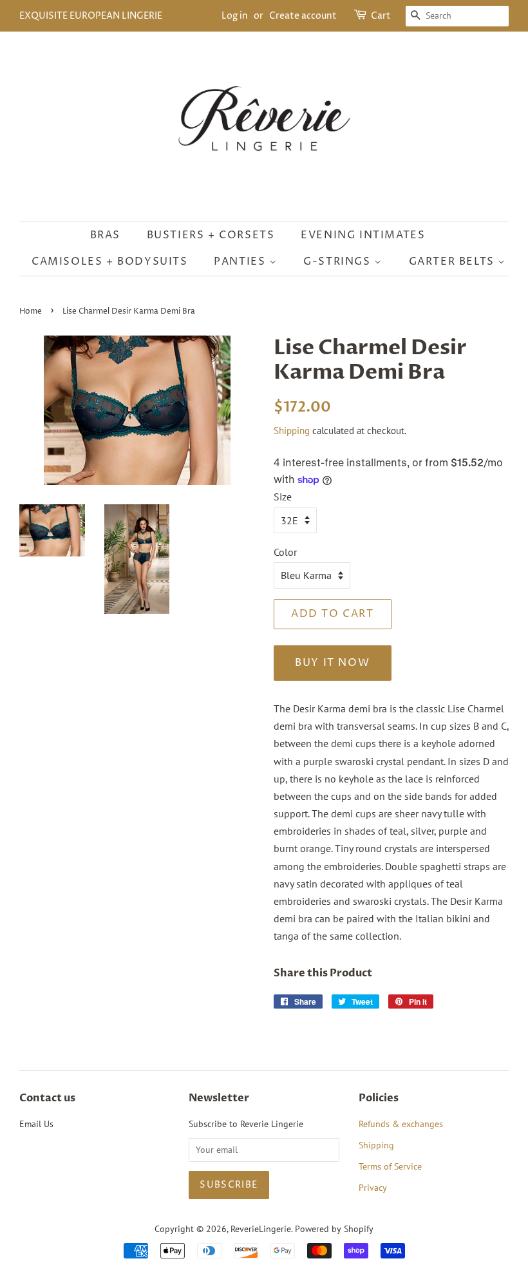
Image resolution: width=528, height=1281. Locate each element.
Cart (381, 16)
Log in (235, 16)
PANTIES (241, 261)
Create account (303, 16)
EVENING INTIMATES (363, 235)
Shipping (292, 430)
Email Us (36, 1124)
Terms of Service (390, 1166)
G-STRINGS (338, 261)
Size (283, 496)
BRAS (105, 235)
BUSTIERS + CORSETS (211, 235)
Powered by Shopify (334, 1229)
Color (285, 552)
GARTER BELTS (453, 261)
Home (30, 311)
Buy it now (332, 663)
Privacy (373, 1187)
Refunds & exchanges (401, 1124)
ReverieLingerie (261, 1229)
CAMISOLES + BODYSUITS (110, 261)
